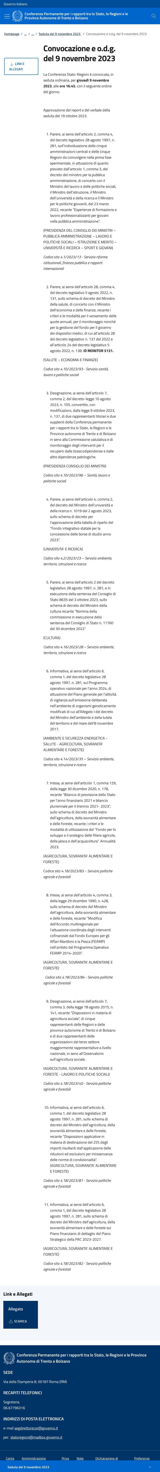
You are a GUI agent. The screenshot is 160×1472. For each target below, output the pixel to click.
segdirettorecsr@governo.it (36, 1428)
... (25, 33)
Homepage (11, 33)
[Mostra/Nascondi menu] (7, 16)
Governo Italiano (15, 3)
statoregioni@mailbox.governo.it (36, 1437)
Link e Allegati (16, 66)
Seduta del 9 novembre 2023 (60, 33)
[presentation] (153, 15)
